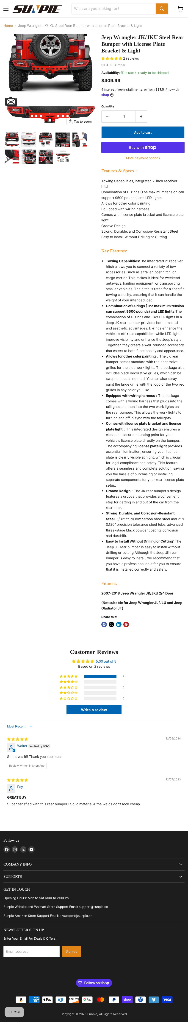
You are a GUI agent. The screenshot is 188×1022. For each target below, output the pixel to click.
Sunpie (92, 1014)
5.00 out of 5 (106, 661)
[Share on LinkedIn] (119, 624)
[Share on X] (111, 624)
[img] (17, 739)
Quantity (107, 106)
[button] (12, 140)
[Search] (162, 8)
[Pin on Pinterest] (126, 624)
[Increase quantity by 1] (141, 116)
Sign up (71, 951)
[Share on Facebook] (104, 624)
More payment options (143, 158)
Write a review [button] (94, 709)
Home (8, 26)
